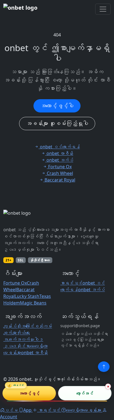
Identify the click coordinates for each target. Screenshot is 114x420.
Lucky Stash (27, 296)
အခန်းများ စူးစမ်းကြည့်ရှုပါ (57, 123)
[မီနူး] (103, 9)
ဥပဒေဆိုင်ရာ (16, 346)
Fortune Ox (15, 283)
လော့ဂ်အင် (84, 393)
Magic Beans (33, 303)
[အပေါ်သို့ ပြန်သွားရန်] (104, 366)
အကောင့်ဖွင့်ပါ (57, 105)
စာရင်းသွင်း (71, 283)
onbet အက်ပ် (91, 290)
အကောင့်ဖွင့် (29, 393)
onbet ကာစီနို (34, 353)
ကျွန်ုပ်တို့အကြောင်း (18, 326)
